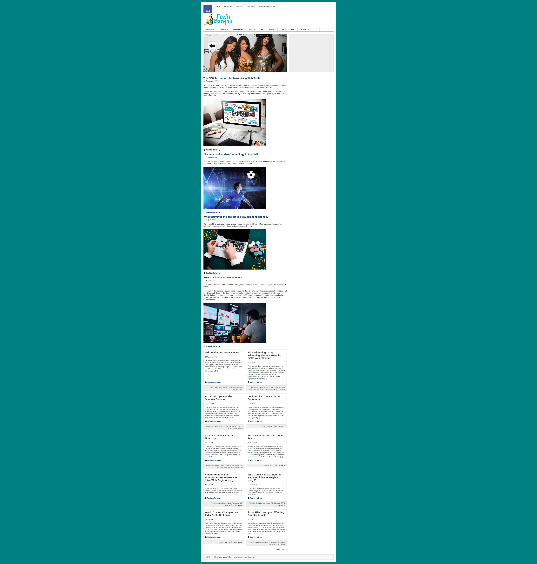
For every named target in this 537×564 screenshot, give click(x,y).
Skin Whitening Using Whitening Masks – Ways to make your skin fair (264, 355)
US (316, 29)
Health (262, 29)
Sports (292, 29)
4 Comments (280, 465)
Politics (283, 29)
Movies (270, 426)
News (272, 29)
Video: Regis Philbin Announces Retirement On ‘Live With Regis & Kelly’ (221, 477)
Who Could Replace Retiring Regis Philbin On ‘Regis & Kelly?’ (265, 477)
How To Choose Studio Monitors (222, 277)
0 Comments (280, 426)
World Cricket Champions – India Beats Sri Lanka (221, 514)
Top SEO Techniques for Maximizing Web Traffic (232, 78)
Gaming (252, 29)
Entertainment (238, 29)
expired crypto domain (274, 94)
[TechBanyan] (218, 25)
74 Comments (237, 542)
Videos (227, 505)
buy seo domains (263, 297)
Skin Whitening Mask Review (222, 352)
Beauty (217, 387)
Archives (251, 7)
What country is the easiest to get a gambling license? (235, 216)
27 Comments (237, 505)
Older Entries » (281, 550)
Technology (305, 29)
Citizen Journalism (267, 7)
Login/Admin (228, 557)
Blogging (210, 29)
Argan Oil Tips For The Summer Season (218, 398)
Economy (223, 29)
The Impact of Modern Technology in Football (230, 154)
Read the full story (213, 150)
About (217, 7)
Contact (228, 7)
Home (208, 11)
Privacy (239, 7)
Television (235, 503)
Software (216, 465)
